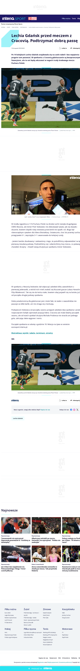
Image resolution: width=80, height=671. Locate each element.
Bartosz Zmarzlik (28, 622)
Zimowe (47, 609)
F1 (63, 632)
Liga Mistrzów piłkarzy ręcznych (33, 632)
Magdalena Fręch (48, 640)
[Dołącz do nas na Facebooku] (71, 410)
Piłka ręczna (30, 628)
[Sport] (20, 18)
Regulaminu (40, 662)
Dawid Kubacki (47, 613)
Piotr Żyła (45, 618)
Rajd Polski (65, 637)
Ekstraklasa (23, 27)
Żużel (26, 609)
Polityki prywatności (52, 662)
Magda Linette (47, 637)
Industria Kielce (28, 637)
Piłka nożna (15, 27)
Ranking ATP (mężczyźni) (50, 635)
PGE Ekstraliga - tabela (30, 618)
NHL (6, 632)
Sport (8, 27)
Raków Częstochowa (10, 618)
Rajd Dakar (65, 635)
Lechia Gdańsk (18, 418)
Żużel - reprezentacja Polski (31, 620)
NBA (63, 613)
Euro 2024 (7, 613)
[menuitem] (66, 18)
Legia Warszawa (9, 615)
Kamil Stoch (46, 615)
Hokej (8, 628)
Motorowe (67, 628)
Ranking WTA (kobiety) (49, 632)
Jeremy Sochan (66, 615)
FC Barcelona (8, 622)
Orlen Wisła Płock (29, 635)
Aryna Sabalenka (47, 642)
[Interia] (8, 18)
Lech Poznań (8, 620)
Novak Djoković (47, 644)
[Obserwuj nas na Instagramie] (74, 410)
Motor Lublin (27, 625)
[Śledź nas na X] (77, 410)
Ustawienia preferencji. (65, 662)
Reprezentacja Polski (10, 635)
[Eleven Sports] (32, 18)
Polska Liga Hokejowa (11, 637)
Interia (3, 27)
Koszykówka (68, 609)
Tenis (45, 628)
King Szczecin (66, 618)
